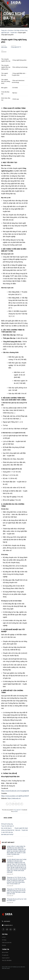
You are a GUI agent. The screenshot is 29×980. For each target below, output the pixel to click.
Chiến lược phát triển (6, 942)
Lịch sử (3, 937)
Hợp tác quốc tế (5, 957)
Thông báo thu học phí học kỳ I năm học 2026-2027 (17, 899)
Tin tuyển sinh (5, 955)
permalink (15, 811)
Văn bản (4, 945)
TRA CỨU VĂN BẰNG (7, 960)
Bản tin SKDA (5, 952)
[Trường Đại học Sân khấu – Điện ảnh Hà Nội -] (14, 3)
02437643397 (7, 921)
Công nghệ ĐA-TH (14, 15)
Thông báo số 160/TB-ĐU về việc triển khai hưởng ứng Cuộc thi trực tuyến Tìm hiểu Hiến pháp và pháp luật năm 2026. (16, 891)
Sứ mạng (4, 939)
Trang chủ (4, 30)
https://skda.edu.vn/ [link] (14, 798)
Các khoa (10, 30)
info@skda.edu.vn (8, 925)
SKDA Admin (4, 47)
